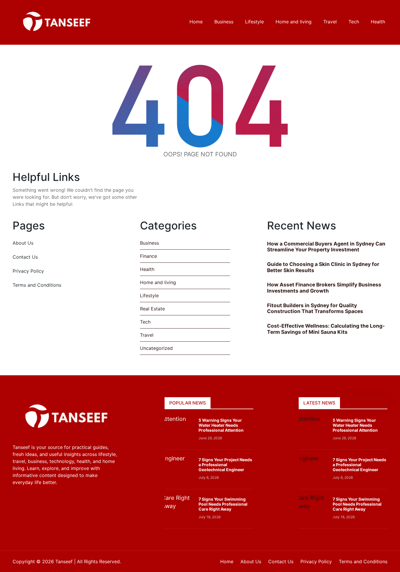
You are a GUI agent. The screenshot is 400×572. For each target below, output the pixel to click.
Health (147, 269)
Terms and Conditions (37, 285)
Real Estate (152, 309)
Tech (145, 322)
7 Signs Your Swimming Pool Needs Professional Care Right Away (223, 504)
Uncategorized (156, 348)
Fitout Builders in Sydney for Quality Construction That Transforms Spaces (315, 308)
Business (149, 243)
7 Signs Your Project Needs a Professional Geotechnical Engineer (225, 464)
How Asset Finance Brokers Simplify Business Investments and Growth (324, 287)
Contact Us (25, 257)
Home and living (158, 282)
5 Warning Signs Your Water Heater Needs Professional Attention (221, 425)
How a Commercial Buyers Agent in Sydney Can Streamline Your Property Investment (326, 247)
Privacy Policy (28, 271)
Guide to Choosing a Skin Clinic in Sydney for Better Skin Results (323, 267)
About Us (23, 243)
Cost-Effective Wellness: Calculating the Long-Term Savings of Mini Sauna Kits (326, 329)
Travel (146, 335)
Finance (148, 256)
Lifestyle (149, 295)
